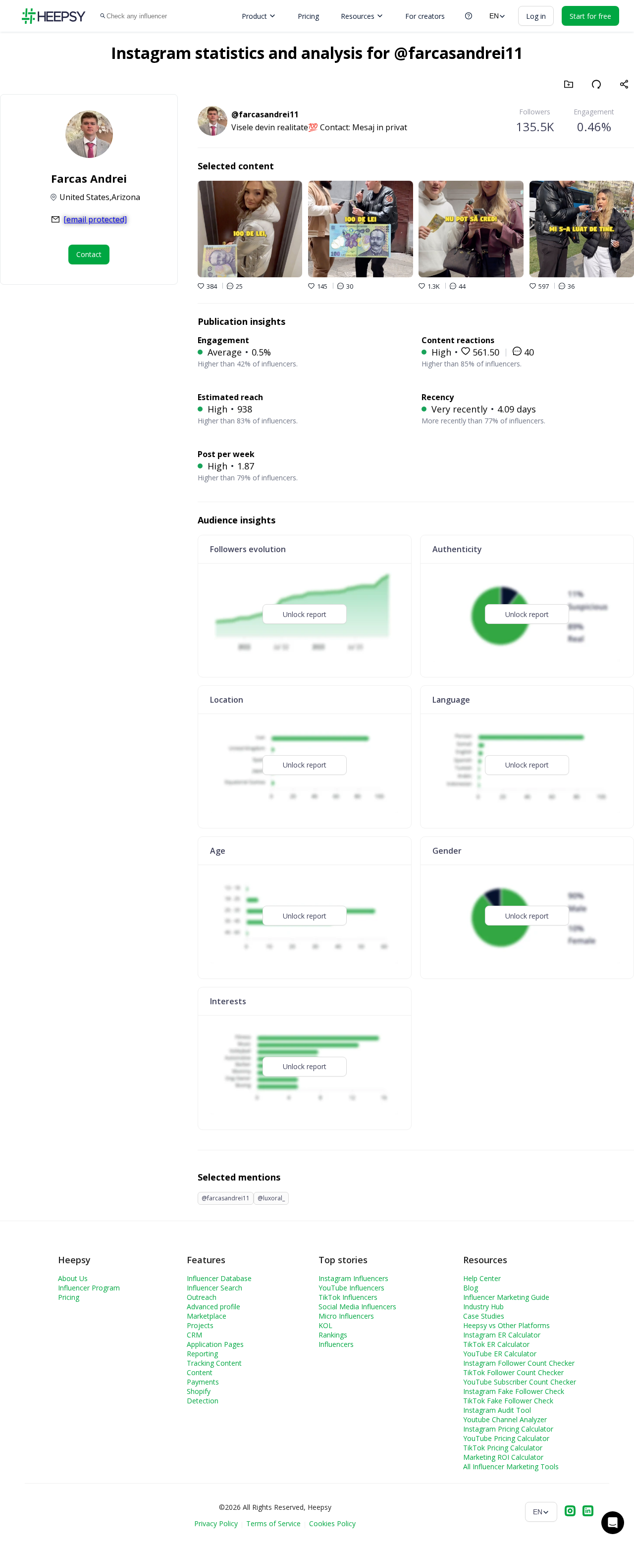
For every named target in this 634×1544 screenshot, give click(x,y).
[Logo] (53, 16)
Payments (203, 1382)
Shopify (199, 1391)
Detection (202, 1400)
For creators (425, 16)
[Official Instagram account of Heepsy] (570, 1512)
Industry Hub (483, 1306)
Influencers (336, 1344)
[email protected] (95, 219)
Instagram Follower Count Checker (519, 1363)
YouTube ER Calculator (499, 1353)
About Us (73, 1278)
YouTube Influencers (351, 1287)
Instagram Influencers (353, 1278)
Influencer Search (214, 1287)
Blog (470, 1287)
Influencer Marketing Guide (506, 1297)
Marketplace (206, 1316)
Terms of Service (273, 1523)
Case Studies (483, 1316)
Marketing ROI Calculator (503, 1457)
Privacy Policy (216, 1523)
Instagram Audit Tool (497, 1410)
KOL (325, 1325)
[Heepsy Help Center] (468, 15)
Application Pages (215, 1344)
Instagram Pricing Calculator (508, 1429)
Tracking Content (214, 1363)
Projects (200, 1325)
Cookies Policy (332, 1523)
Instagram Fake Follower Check (513, 1391)
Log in (536, 16)
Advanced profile (213, 1306)
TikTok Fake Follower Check (508, 1400)
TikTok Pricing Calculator (502, 1447)
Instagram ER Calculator (501, 1334)
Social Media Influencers (357, 1306)
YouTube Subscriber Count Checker (519, 1382)
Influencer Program (89, 1287)
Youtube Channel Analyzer (505, 1419)
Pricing (308, 16)
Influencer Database (219, 1278)
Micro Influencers (346, 1316)
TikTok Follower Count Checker (513, 1372)
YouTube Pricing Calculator (506, 1438)
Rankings (332, 1334)
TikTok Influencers (347, 1297)
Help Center (482, 1278)
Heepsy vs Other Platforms (506, 1325)
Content (199, 1372)
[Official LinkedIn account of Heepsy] (588, 1512)
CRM (194, 1334)
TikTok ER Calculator (496, 1344)
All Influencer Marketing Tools (511, 1466)
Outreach (201, 1297)
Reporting (202, 1353)
